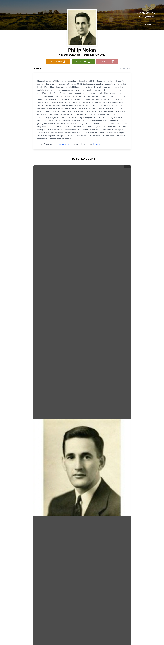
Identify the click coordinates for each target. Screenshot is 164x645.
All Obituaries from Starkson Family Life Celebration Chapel (148, 17)
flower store (97, 144)
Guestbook (125, 68)
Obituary (38, 68)
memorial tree (64, 144)
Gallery (81, 68)
